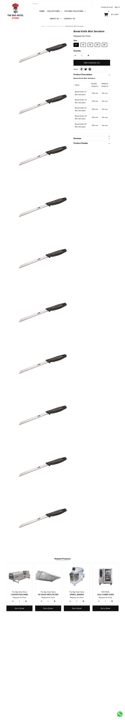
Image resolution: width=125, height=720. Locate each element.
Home (42, 11)
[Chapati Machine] (19, 576)
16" (90, 45)
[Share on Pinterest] (90, 69)
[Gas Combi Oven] (106, 576)
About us (54, 19)
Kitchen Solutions (74, 11)
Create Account (107, 7)
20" (104, 45)
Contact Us (69, 19)
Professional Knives (55, 26)
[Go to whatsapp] (120, 717)
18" (97, 45)
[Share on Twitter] (86, 69)
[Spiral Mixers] (77, 576)
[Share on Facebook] (81, 69)
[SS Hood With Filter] (48, 576)
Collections (53, 11)
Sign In (117, 7)
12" (76, 45)
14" (83, 45)
